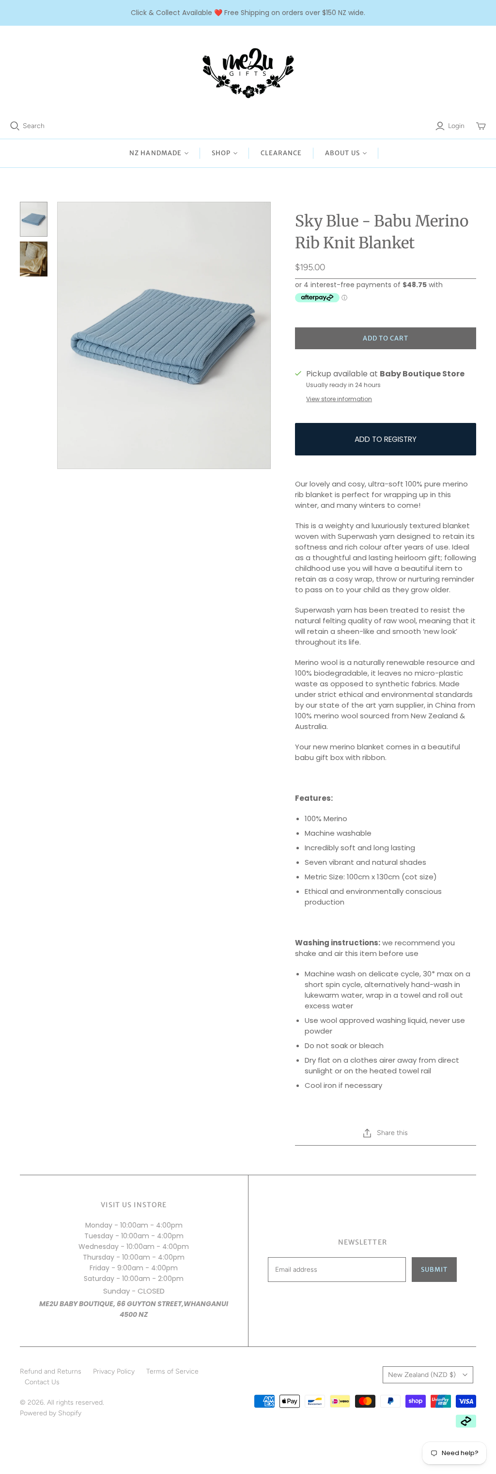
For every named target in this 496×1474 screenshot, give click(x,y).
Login (456, 126)
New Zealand (422, 1375)
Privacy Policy (114, 1371)
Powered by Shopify (50, 1413)
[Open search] (15, 126)
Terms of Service (172, 1371)
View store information (339, 399)
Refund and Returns (50, 1371)
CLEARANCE (281, 153)
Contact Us (42, 1382)
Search (34, 126)
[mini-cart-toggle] (481, 126)
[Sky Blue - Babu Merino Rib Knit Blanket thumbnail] (34, 219)
